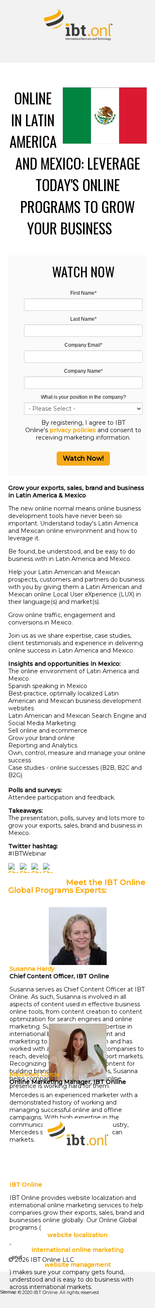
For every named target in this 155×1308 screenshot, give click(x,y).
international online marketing (77, 1250)
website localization (77, 1235)
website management (78, 1264)
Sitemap (8, 1291)
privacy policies (73, 430)
